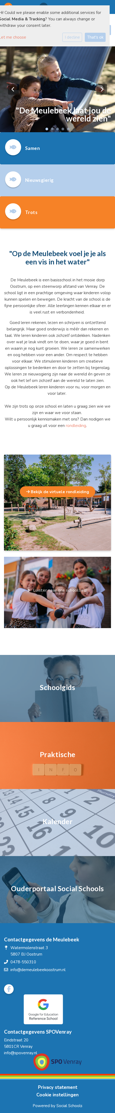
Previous (13, 89)
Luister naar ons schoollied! (60, 590)
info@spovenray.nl (20, 1053)
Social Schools (69, 1105)
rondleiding (76, 425)
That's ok (95, 37)
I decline (72, 37)
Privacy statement (57, 1087)
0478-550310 (23, 962)
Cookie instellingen (57, 1095)
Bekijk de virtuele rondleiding (59, 492)
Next (101, 89)
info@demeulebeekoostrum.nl (38, 969)
